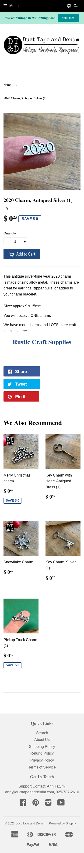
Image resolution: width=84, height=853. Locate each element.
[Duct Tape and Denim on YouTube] (61, 804)
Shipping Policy (42, 747)
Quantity (10, 233)
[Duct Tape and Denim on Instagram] (48, 804)
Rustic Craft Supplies (42, 341)
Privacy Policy (42, 760)
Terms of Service (42, 767)
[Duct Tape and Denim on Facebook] (23, 804)
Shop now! (68, 17)
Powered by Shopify (62, 823)
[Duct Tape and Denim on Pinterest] (35, 804)
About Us (42, 740)
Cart (76, 6)
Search (42, 733)
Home (7, 85)
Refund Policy (42, 753)
